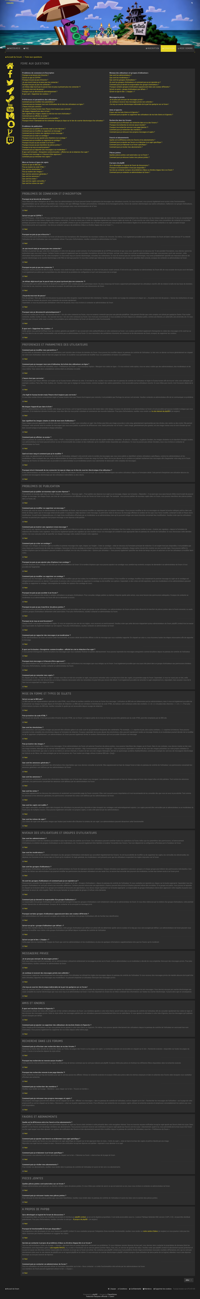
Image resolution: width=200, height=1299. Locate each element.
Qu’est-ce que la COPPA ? (31, 78)
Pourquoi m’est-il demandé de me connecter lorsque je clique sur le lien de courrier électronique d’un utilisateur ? (63, 121)
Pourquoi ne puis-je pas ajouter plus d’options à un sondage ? (44, 138)
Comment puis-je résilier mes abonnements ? (126, 147)
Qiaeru (111, 1296)
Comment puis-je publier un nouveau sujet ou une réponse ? (43, 129)
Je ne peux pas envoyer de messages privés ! (126, 100)
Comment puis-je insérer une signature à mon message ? (43, 133)
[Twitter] (10, 82)
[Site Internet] (10, 66)
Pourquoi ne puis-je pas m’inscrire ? (35, 80)
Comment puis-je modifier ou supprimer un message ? (42, 131)
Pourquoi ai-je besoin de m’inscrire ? (35, 75)
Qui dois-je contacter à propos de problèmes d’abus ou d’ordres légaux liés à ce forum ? (141, 170)
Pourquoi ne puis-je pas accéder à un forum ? (38, 143)
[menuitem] (26, 48)
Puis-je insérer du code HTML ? (33, 167)
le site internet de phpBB (161, 411)
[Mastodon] (10, 116)
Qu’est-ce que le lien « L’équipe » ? (122, 92)
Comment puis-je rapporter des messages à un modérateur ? (44, 150)
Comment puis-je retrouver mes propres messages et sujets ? (132, 132)
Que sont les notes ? (29, 179)
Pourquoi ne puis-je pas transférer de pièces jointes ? (41, 145)
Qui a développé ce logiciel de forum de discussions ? (129, 165)
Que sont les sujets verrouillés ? (34, 181)
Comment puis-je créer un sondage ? (35, 136)
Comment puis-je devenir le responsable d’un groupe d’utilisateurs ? (134, 85)
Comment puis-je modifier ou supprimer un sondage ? (41, 140)
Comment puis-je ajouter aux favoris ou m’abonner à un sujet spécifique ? (135, 142)
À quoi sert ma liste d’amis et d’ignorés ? (124, 112)
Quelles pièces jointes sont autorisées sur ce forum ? (129, 155)
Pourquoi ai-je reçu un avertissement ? (36, 147)
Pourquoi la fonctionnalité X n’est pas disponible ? (127, 168)
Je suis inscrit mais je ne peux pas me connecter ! (40, 82)
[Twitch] (10, 141)
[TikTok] (10, 132)
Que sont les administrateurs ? (120, 75)
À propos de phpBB (80, 1219)
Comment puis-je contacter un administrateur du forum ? (129, 172)
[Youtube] (10, 107)
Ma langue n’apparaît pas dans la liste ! (36, 111)
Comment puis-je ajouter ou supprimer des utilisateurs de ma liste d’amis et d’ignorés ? (141, 115)
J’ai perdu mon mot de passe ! (33, 89)
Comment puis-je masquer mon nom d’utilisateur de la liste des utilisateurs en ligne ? (53, 104)
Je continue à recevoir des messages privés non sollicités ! (131, 102)
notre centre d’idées (150, 1231)
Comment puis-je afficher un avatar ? (35, 116)
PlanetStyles (112, 1294)
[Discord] (10, 91)
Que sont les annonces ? (31, 176)
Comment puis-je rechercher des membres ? (125, 130)
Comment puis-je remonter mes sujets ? (36, 157)
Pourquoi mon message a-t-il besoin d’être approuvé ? (42, 154)
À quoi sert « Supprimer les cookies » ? (36, 94)
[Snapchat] (11, 124)
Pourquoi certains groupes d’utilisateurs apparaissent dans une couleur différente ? (139, 87)
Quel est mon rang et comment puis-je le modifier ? (40, 118)
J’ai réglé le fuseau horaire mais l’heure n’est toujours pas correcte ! (46, 109)
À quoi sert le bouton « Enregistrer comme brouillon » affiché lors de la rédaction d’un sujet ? (55, 152)
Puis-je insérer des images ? (32, 172)
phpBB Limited (80, 1217)
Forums (10, 3)
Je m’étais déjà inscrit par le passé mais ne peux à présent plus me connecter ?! (51, 87)
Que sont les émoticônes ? (32, 169)
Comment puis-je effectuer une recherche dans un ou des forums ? (133, 123)
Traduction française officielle (96, 1296)
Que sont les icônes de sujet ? (33, 183)
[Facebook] (10, 74)
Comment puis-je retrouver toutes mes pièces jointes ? (129, 157)
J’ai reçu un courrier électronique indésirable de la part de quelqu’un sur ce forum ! (139, 104)
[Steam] (10, 99)
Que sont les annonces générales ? (35, 174)
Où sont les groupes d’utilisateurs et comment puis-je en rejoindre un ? (135, 82)
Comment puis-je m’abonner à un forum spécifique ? (128, 145)
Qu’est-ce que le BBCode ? (32, 165)
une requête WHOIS (57, 1248)
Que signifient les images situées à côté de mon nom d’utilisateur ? (46, 114)
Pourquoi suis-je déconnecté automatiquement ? (39, 92)
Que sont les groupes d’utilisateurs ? (122, 80)
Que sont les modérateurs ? (119, 78)
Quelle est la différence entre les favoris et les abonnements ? (132, 140)
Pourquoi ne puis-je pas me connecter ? (36, 85)
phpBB (94, 1294)
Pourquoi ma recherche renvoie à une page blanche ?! (128, 127)
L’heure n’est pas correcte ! (32, 107)
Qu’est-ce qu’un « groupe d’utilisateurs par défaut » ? (128, 89)
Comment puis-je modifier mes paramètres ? (38, 102)
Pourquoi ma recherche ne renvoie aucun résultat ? (127, 125)
